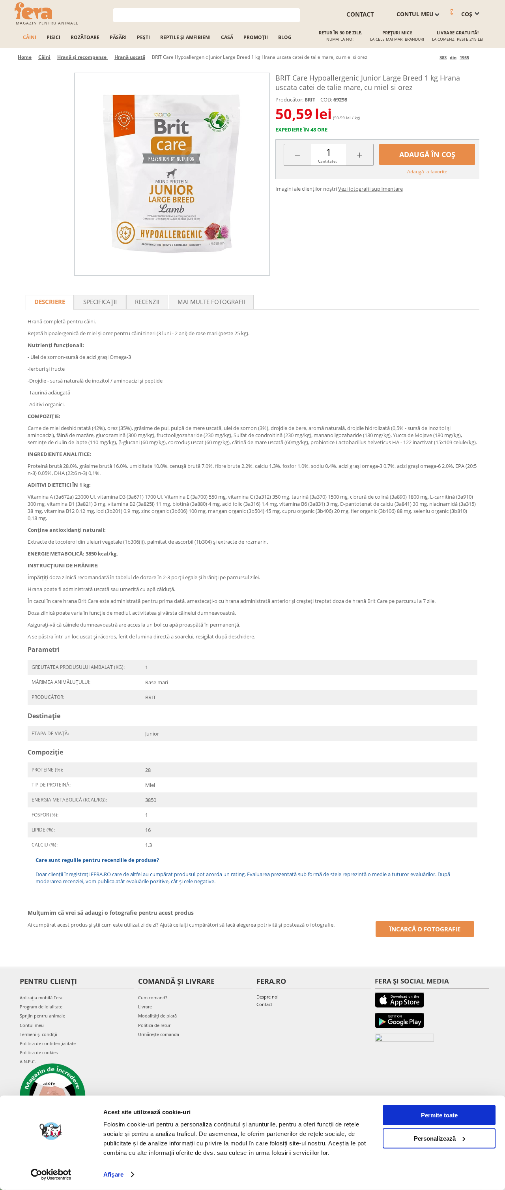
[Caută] (294, 14)
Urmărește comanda (158, 1034)
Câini (29, 37)
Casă (227, 37)
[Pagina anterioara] (432, 57)
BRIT (310, 99)
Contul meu (32, 1025)
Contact (264, 1004)
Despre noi (267, 997)
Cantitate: (327, 161)
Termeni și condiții (38, 1034)
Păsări (118, 37)
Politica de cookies (39, 1052)
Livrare (145, 1007)
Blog (285, 37)
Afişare (113, 1174)
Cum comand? (152, 997)
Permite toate (439, 1115)
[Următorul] (476, 57)
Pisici (53, 37)
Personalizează (435, 1138)
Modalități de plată (157, 1016)
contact (360, 14)
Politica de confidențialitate (48, 1043)
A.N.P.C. (28, 1061)
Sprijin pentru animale (42, 1016)
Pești (143, 37)
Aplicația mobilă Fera (41, 997)
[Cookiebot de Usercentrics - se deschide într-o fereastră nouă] (51, 1175)
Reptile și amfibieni (185, 37)
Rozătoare (85, 37)
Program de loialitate (41, 1007)
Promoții (255, 37)
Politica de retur (154, 1025)
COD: (326, 99)
